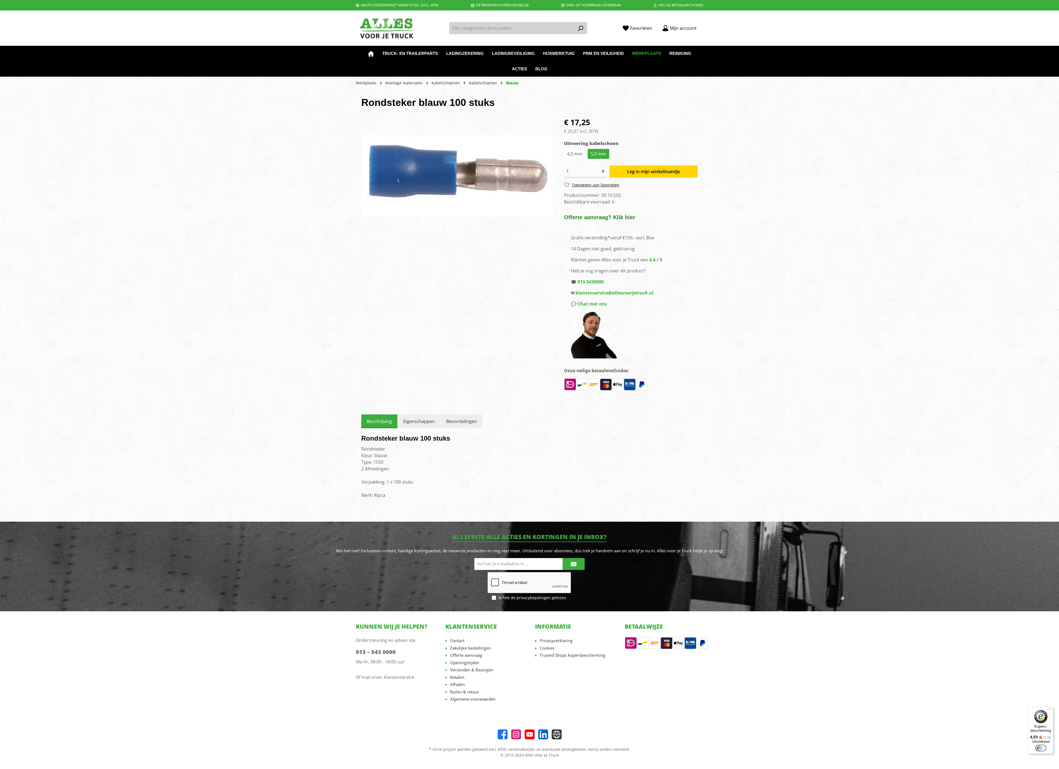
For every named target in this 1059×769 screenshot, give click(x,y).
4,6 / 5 (655, 260)
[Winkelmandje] (705, 26)
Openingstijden (464, 662)
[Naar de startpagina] (386, 28)
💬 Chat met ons (589, 304)
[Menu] (1050, 710)
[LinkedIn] (543, 734)
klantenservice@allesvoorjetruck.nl (615, 293)
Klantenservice (399, 677)
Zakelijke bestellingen (470, 648)
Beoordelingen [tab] (461, 421)
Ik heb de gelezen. (532, 597)
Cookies (547, 648)
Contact (457, 640)
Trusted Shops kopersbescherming (572, 655)
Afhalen (457, 684)
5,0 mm (598, 154)
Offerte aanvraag (466, 655)
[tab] (379, 421)
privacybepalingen (534, 597)
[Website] (556, 734)
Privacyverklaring (556, 640)
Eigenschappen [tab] (419, 421)
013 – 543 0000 (376, 652)
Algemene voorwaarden (473, 699)
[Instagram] (516, 734)
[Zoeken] (580, 28)
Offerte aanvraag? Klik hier (599, 217)
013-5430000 (590, 282)
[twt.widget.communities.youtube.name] (529, 734)
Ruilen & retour (464, 692)
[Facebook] (502, 734)
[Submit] (574, 564)
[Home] (371, 53)
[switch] (1040, 748)
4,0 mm (574, 154)
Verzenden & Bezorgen (471, 669)
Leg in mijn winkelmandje (653, 171)
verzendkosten (521, 749)
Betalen (457, 677)
